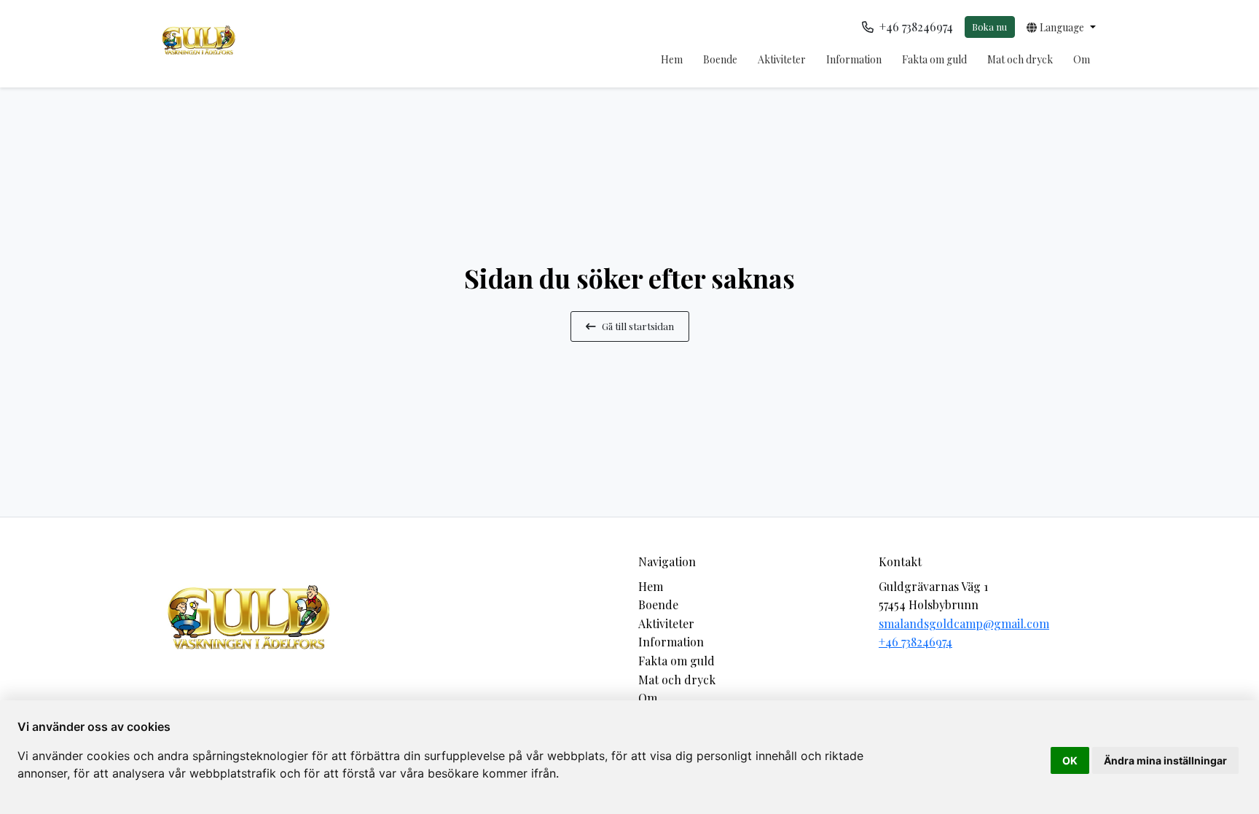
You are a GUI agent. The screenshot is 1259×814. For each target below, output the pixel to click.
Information (854, 59)
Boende (720, 59)
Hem (672, 59)
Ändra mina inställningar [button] (1165, 760)
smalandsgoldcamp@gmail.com (964, 623)
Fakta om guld (934, 59)
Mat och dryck (1020, 59)
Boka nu (989, 26)
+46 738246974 (915, 641)
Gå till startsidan (638, 325)
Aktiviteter (782, 59)
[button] (1061, 27)
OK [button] (1070, 760)
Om (1081, 59)
